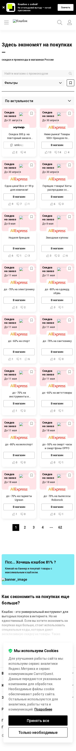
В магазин (57, 145)
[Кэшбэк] (20, 22)
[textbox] (38, 73)
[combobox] (38, 73)
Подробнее (43, 709)
